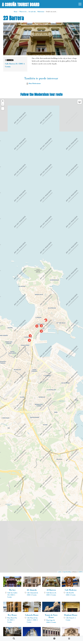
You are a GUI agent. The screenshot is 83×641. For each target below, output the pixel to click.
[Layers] (79, 101)
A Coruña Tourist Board (20, 4)
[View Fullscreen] (2, 108)
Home (15, 11)
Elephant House (70, 615)
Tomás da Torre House (51, 616)
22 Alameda (32, 590)
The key (12, 590)
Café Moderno (71, 590)
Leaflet (59, 572)
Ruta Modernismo (35, 83)
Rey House (12, 615)
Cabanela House (31, 615)
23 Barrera (51, 590)
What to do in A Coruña (26, 11)
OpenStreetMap (67, 572)
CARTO (80, 572)
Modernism (40, 11)
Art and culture (32, 11)
